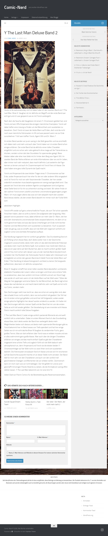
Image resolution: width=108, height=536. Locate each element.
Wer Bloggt (54, 17)
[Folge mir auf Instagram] (102, 23)
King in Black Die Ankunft (92, 53)
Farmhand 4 (80, 108)
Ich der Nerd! (87, 72)
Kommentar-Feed (89, 510)
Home (6, 17)
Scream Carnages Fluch (91, 60)
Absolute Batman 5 (82, 103)
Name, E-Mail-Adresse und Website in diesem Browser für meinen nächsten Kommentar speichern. (35, 454)
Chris (77, 65)
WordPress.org (88, 515)
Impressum (25, 17)
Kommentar (10, 423)
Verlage (14, 17)
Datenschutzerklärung (39, 17)
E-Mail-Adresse (42, 437)
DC (5, 23)
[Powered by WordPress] (12, 531)
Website (9, 445)
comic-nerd (11, 38)
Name (8, 437)
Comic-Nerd (15, 7)
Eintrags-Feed (88, 506)
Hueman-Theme (31, 531)
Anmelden (86, 501)
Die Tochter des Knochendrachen (87, 93)
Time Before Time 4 (82, 98)
